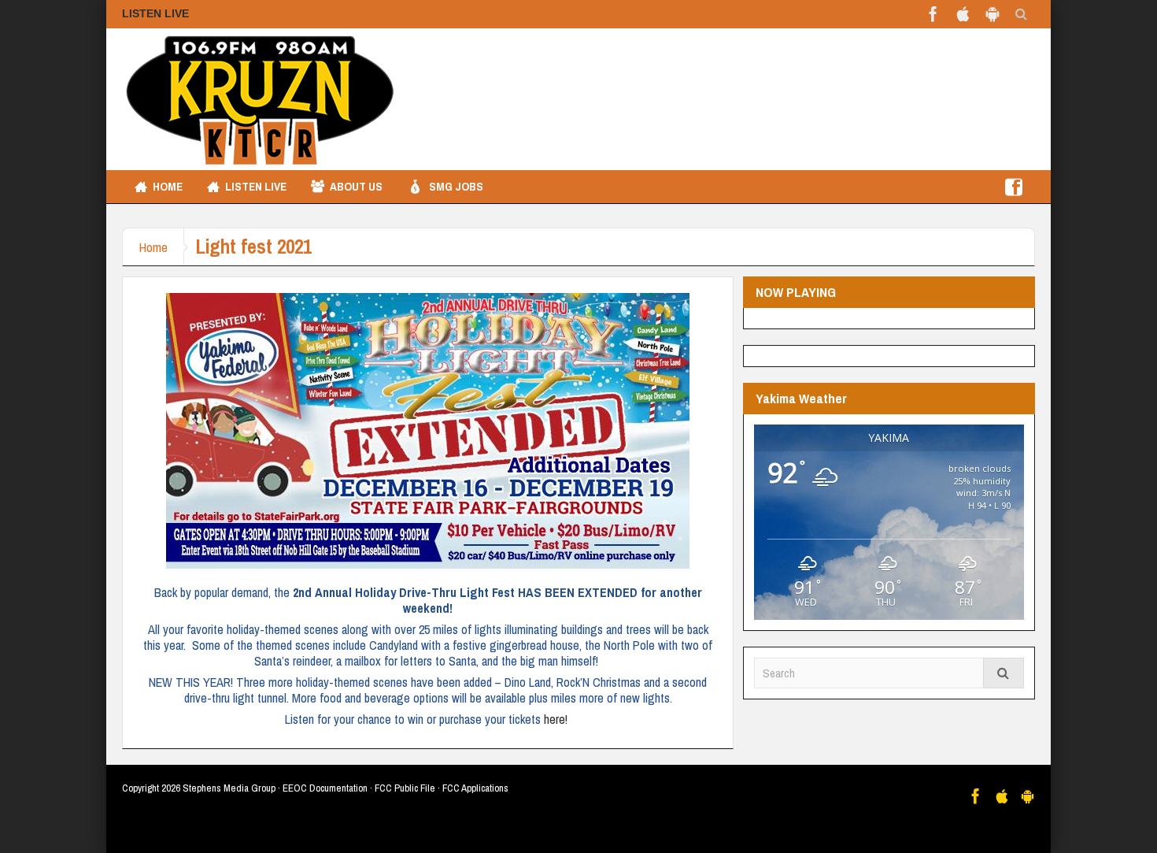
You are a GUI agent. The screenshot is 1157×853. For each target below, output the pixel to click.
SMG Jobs (456, 186)
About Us (356, 186)
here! (557, 719)
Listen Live (255, 186)
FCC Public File (405, 788)
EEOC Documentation (325, 788)
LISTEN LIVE (155, 13)
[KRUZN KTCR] (259, 99)
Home (168, 186)
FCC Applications (475, 788)
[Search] (1003, 673)
